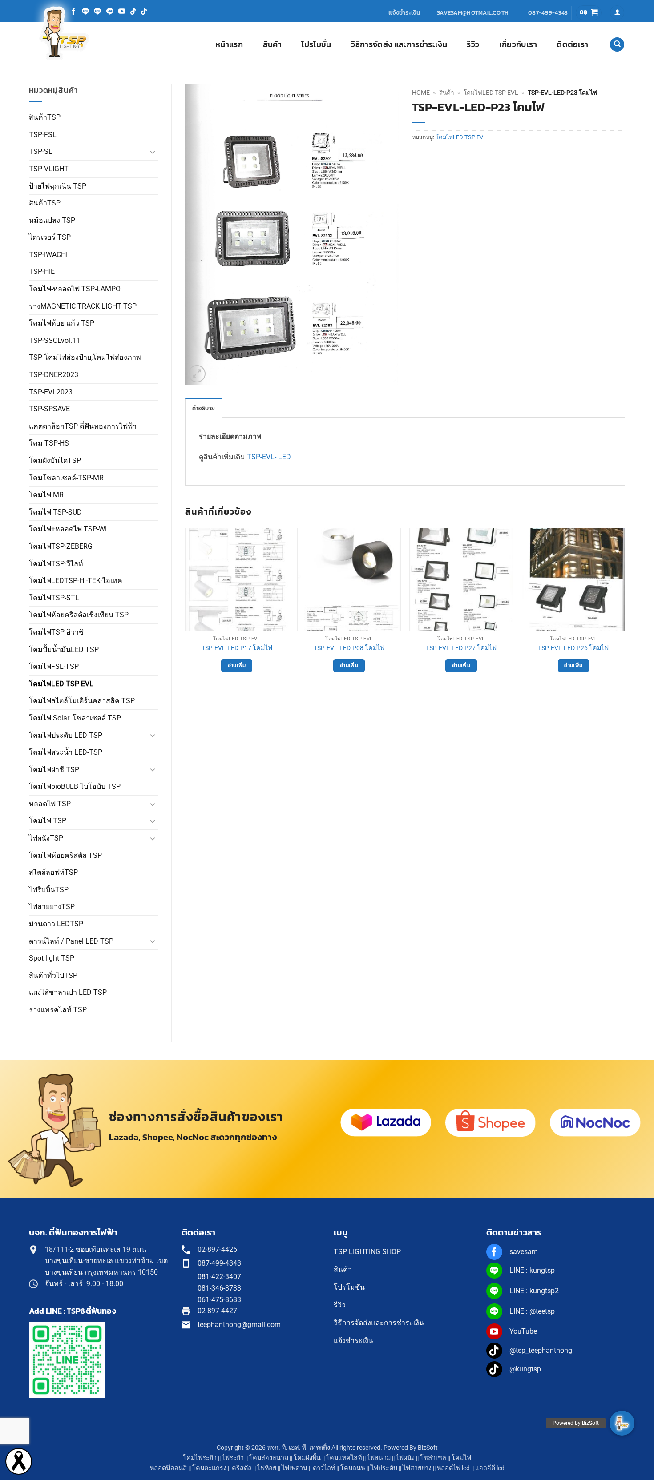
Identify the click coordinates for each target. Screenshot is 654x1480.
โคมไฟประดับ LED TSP (65, 735)
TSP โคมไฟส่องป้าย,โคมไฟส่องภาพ (85, 357)
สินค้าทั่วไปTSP (53, 975)
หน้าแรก (229, 44)
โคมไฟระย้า (200, 1458)
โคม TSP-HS (49, 443)
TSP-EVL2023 (51, 392)
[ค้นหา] (617, 44)
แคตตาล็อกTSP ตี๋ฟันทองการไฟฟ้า (83, 426)
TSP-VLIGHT (49, 169)
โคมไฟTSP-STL (54, 598)
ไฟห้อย (266, 1468)
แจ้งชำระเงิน (404, 12)
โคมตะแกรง (209, 1468)
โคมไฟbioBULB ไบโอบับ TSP (75, 786)
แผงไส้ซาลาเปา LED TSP (68, 992)
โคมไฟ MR (46, 495)
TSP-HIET (44, 271)
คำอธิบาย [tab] (203, 408)
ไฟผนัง (405, 1458)
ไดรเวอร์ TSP (50, 237)
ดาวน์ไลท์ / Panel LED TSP (71, 941)
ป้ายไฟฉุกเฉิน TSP (57, 186)
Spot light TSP (51, 958)
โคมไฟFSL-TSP (54, 666)
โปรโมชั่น (316, 44)
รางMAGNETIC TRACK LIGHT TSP (83, 306)
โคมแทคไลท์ (344, 1458)
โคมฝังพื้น (307, 1458)
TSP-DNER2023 (53, 374)
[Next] (624, 611)
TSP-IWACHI (48, 254)
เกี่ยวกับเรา (518, 44)
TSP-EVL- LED (269, 457)
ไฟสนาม (379, 1458)
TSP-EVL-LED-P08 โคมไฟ (349, 648)
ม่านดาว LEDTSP (56, 924)
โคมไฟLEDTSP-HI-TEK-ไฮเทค (75, 580)
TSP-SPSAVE (49, 409)
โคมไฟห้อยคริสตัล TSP (65, 855)
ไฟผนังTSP (46, 838)
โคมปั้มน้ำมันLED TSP (64, 649)
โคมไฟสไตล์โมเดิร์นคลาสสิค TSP (82, 700)
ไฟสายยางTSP (52, 906)
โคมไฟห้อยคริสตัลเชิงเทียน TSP (79, 615)
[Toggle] (152, 151)
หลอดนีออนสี (168, 1468)
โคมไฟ (461, 1458)
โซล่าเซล (433, 1458)
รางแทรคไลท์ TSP (58, 1009)
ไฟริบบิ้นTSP (49, 889)
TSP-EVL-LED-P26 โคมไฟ (573, 648)
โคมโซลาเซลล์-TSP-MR (66, 478)
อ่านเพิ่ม (237, 665)
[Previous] (185, 611)
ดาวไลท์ (324, 1468)
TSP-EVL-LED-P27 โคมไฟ (461, 648)
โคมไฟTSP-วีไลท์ (56, 563)
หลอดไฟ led (453, 1468)
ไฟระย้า (233, 1458)
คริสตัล (242, 1468)
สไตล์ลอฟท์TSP (53, 872)
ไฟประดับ (384, 1468)
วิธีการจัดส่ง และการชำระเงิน (399, 44)
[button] (589, 12)
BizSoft (428, 1448)
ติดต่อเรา (572, 44)
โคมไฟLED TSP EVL (61, 684)
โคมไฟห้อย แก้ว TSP (61, 323)
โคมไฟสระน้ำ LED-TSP (65, 752)
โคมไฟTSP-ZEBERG (61, 546)
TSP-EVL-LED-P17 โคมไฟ (237, 648)
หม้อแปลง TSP (52, 220)
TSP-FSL (43, 134)
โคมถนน (352, 1468)
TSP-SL (40, 151)
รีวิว (473, 44)
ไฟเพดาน (294, 1468)
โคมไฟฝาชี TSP (54, 769)
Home (421, 92)
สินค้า (272, 44)
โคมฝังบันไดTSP (55, 460)
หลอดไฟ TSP (50, 804)
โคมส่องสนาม (268, 1458)
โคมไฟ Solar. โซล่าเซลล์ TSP (75, 718)
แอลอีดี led (490, 1468)
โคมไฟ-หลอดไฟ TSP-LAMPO (75, 289)
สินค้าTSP (45, 117)
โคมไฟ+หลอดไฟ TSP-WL (69, 529)
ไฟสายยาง (417, 1468)
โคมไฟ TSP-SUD (55, 512)
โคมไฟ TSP (47, 820)
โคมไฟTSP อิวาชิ (56, 632)
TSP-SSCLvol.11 (54, 340)
